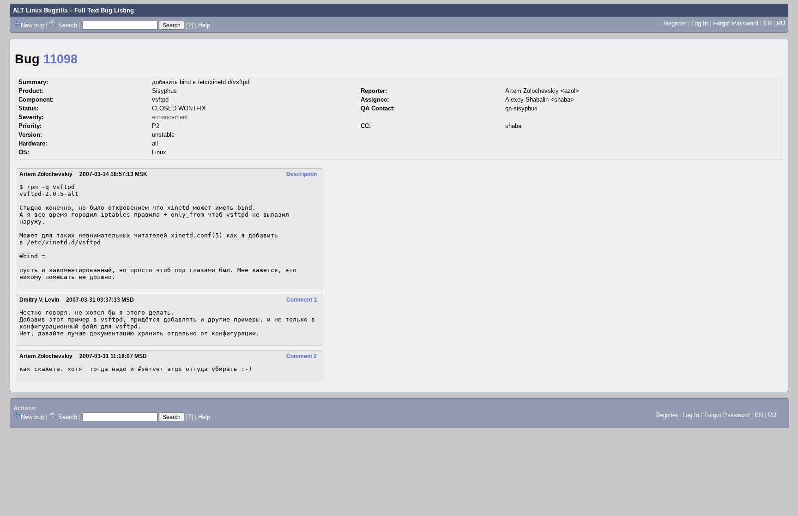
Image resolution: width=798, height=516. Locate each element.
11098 (60, 59)
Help (204, 25)
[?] (189, 25)
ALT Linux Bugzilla (40, 10)
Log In (699, 23)
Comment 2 (301, 356)
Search (67, 25)
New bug (32, 25)
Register (675, 23)
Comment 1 (301, 300)
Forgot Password (735, 23)
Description (301, 174)
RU (781, 23)
